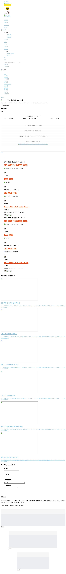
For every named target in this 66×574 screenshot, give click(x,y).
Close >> (3, 97)
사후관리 (6, 46)
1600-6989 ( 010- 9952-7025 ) (16, 207)
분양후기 (6, 89)
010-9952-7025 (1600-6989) (16, 165)
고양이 (5, 44)
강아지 (5, 42)
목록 (2, 152)
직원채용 (6, 90)
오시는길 (6, 88)
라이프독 (6, 75)
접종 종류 (6, 85)
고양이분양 (6, 79)
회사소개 (6, 86)
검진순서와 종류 (7, 84)
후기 (5, 57)
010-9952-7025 (10, 193)
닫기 (2, 526)
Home (5, 74)
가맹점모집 (6, 66)
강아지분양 (6, 78)
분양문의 (6, 64)
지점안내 (6, 39)
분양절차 (6, 49)
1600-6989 (8, 179)
